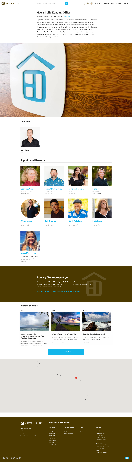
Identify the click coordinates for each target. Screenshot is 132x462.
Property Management (68, 433)
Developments (51, 442)
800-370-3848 (65, 422)
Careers (97, 450)
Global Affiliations (100, 448)
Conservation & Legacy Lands (103, 446)
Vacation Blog (82, 431)
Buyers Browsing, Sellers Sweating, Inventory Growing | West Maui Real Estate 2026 (32, 336)
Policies (35, 435)
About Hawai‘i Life (100, 433)
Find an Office (23, 430)
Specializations (99, 443)
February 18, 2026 (60, 342)
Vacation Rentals (67, 429)
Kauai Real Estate (52, 431)
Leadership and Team (101, 437)
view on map (67, 16)
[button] (76, 378)
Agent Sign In (22, 432)
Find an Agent (98, 429)
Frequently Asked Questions (101, 452)
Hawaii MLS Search (52, 429)
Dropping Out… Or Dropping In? (94, 334)
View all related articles (66, 352)
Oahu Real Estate (52, 433)
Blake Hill (53, 342)
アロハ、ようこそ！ (53, 444)
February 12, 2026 (91, 342)
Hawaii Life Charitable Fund (102, 441)
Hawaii (22, 310)
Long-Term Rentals (67, 431)
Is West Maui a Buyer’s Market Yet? (64, 334)
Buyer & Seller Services (101, 439)
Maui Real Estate (52, 435)
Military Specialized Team (102, 444)
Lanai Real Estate (52, 438)
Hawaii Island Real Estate (53, 436)
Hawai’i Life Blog (83, 429)
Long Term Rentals (52, 445)
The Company (100, 435)
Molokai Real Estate (52, 440)
